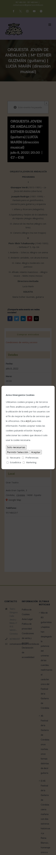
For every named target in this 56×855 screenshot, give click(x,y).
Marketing (31, 462)
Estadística (15, 462)
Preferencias (32, 457)
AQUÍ (28, 420)
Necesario (15, 457)
